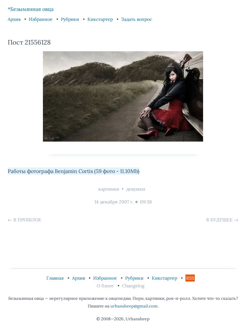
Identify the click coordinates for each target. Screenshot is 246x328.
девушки (135, 189)
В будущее (219, 220)
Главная (55, 278)
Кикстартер (100, 19)
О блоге (106, 286)
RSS (190, 278)
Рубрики (70, 19)
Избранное (41, 19)
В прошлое (27, 220)
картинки (108, 189)
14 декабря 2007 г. (113, 202)
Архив (15, 19)
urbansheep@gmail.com (134, 306)
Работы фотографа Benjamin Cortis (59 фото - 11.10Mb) (73, 171)
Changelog (133, 286)
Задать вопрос (136, 19)
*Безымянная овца (30, 9)
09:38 (146, 202)
